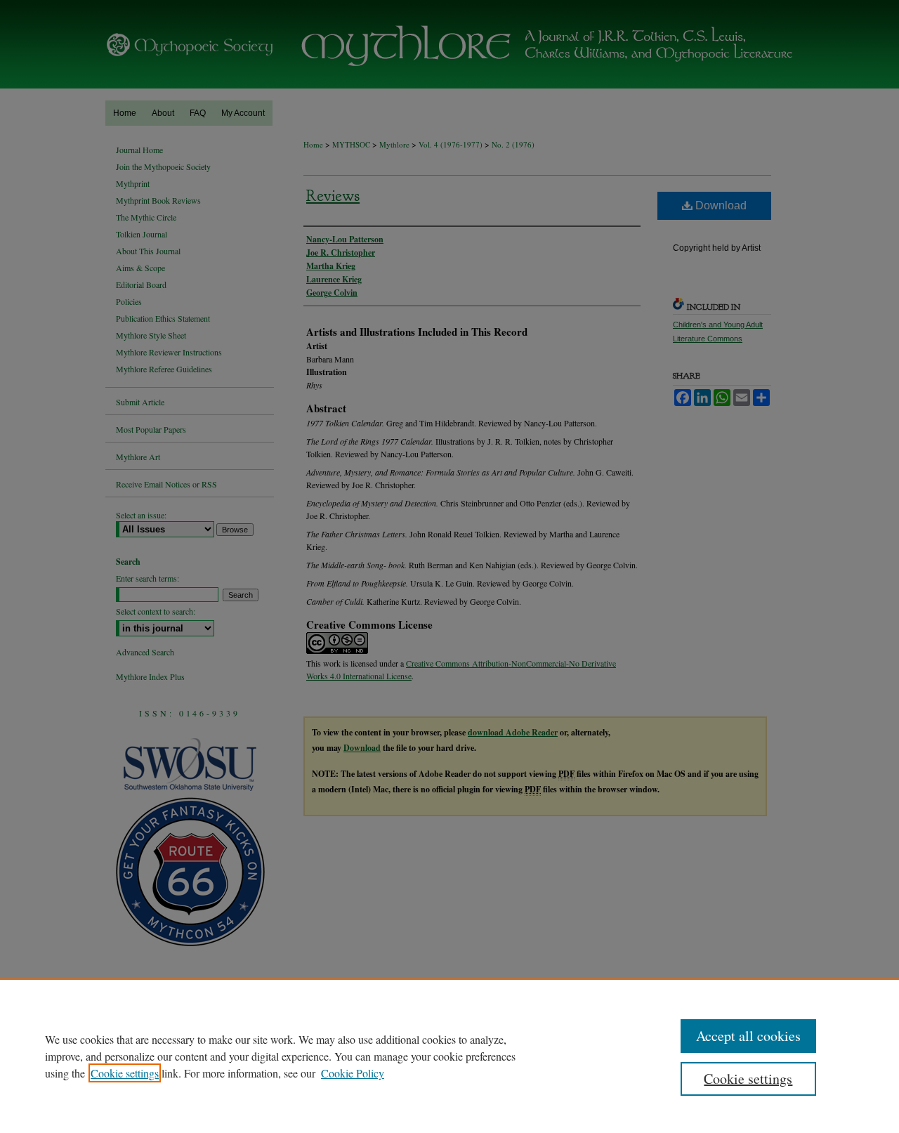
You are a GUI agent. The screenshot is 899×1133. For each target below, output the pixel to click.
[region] (449, 1055)
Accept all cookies (748, 1035)
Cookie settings (125, 1073)
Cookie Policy (352, 1073)
